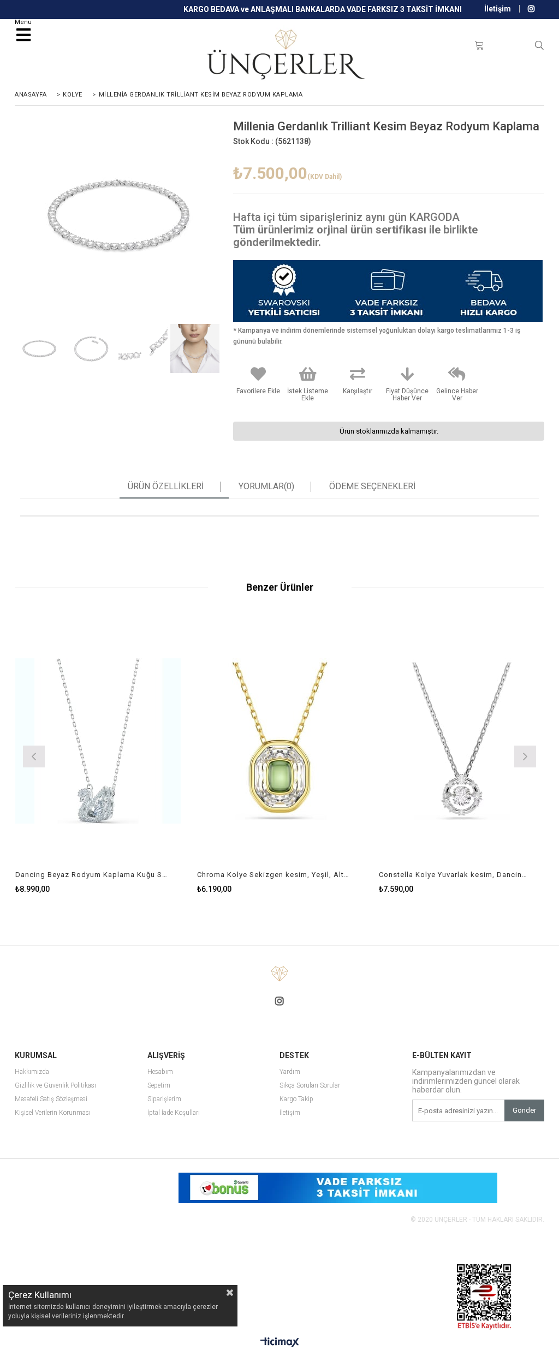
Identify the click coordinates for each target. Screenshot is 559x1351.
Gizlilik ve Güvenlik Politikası (55, 1085)
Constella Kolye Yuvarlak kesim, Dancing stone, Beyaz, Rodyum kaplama (455, 874)
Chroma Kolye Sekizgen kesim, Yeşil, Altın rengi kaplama (273, 874)
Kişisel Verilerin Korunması (53, 1112)
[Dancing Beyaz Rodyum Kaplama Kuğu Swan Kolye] (98, 741)
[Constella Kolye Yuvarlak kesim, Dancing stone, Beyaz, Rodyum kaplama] (461, 741)
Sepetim (158, 1085)
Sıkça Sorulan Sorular (310, 1085)
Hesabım (160, 1072)
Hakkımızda (32, 1072)
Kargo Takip (296, 1099)
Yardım (290, 1072)
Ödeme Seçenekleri (372, 486)
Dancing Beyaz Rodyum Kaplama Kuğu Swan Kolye (91, 874)
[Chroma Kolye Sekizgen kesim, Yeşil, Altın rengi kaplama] (279, 741)
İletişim (497, 9)
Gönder (524, 1110)
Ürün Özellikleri (166, 486)
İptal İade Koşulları (173, 1112)
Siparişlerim (164, 1099)
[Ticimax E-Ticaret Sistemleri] (279, 1342)
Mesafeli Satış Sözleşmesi (51, 1099)
